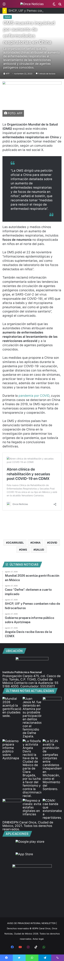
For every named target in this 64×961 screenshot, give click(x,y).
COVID (53, 542)
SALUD (39, 549)
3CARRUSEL (16, 542)
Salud (7, 17)
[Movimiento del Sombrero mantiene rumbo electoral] (52, 765)
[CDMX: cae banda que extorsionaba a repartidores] (52, 809)
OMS (24, 549)
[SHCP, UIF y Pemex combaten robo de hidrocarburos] (52, 702)
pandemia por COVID (34, 396)
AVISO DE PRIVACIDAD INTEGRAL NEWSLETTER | (32, 923)
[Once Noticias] (32, 4)
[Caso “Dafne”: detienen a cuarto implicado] (32, 717)
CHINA (36, 542)
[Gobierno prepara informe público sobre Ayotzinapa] (11, 749)
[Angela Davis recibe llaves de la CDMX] (32, 768)
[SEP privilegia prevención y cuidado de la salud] (11, 804)
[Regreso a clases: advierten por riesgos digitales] (32, 807)
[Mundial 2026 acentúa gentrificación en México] (11, 707)
